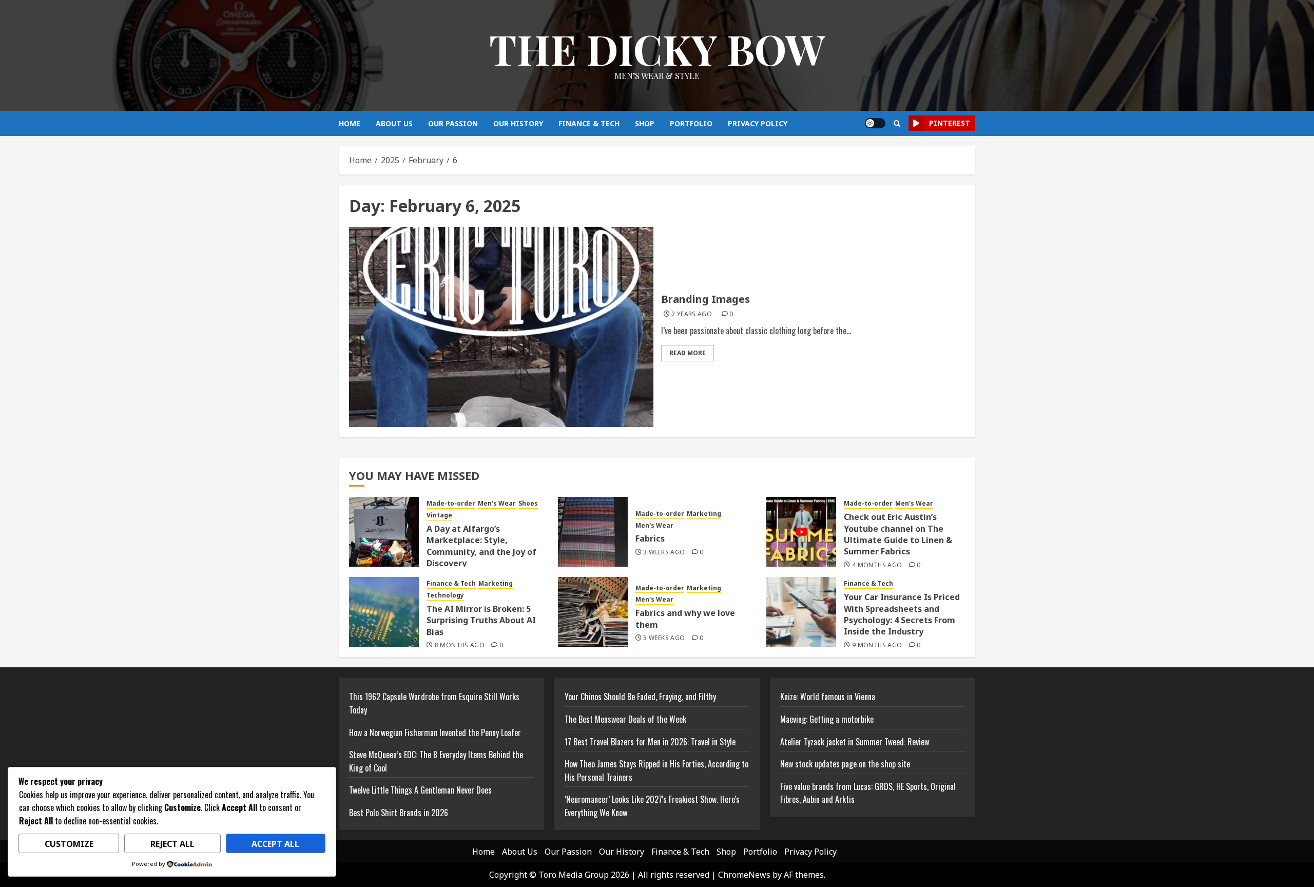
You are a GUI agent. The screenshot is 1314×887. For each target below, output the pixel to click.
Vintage (439, 515)
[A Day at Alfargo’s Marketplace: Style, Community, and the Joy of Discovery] (384, 532)
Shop (644, 123)
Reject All (172, 844)
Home (349, 123)
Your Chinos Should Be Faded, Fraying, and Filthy (640, 696)
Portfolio (691, 123)
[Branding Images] (501, 327)
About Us (394, 123)
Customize (69, 844)
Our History (518, 123)
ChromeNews (744, 874)
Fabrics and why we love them (685, 618)
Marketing (704, 514)
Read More (687, 353)
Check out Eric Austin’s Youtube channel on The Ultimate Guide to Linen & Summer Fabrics (898, 534)
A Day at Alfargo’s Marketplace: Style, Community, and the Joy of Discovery (481, 546)
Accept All (275, 844)
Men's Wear (497, 503)
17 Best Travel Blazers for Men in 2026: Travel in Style (650, 742)
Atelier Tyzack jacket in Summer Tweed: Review (854, 742)
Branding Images (705, 299)
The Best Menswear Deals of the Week (625, 719)
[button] (897, 123)
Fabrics (650, 538)
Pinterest (949, 123)
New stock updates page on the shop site (845, 764)
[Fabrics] (593, 532)
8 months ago (460, 645)
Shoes (528, 503)
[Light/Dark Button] (875, 123)
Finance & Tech (589, 123)
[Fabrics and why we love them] (593, 612)
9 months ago (877, 645)
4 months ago (877, 565)
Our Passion (453, 123)
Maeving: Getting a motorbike (827, 719)
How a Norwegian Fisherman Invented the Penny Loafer (435, 732)
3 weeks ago (664, 552)
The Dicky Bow (657, 48)
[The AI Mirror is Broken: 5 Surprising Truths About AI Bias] (384, 612)
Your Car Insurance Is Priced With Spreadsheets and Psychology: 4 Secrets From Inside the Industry (902, 614)
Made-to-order (451, 503)
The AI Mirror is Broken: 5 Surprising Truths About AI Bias (481, 620)
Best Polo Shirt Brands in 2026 (398, 812)
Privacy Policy (757, 123)
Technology (445, 595)
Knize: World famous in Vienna (827, 696)
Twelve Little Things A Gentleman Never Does (420, 790)
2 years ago (691, 314)
